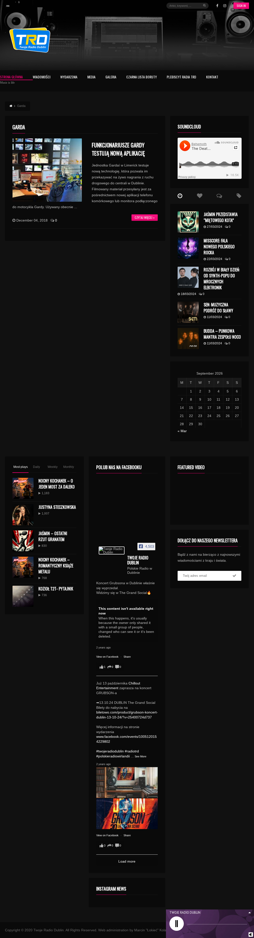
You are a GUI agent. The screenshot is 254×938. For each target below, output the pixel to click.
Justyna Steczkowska (57, 507)
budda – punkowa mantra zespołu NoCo (222, 334)
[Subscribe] (234, 576)
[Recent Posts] (180, 196)
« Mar (182, 431)
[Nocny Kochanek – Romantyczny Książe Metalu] (22, 567)
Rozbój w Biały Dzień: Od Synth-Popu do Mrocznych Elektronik (222, 279)
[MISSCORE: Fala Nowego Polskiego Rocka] (188, 248)
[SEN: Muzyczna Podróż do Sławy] (188, 312)
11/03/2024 (214, 317)
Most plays (20, 467)
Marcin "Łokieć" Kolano (152, 930)
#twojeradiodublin (110, 751)
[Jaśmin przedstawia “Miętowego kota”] (188, 221)
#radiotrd (132, 751)
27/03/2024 (214, 226)
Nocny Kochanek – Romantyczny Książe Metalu (55, 566)
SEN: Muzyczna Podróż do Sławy (218, 308)
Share (127, 656)
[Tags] (239, 196)
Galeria (110, 77)
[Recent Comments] (219, 196)
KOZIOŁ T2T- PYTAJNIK (55, 589)
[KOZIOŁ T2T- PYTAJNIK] (22, 596)
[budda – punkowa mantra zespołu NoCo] (188, 338)
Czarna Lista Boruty (141, 77)
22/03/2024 (214, 259)
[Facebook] (217, 5)
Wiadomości (41, 77)
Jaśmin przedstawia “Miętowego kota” (221, 217)
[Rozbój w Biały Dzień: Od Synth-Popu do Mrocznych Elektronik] (188, 277)
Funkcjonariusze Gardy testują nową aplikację (118, 149)
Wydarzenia (68, 77)
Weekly (53, 467)
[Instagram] (225, 5)
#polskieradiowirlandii (113, 756)
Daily (36, 467)
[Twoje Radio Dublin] (112, 550)
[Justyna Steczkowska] (22, 514)
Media (91, 77)
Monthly (68, 467)
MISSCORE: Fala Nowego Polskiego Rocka (219, 247)
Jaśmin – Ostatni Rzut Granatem (52, 536)
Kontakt (212, 77)
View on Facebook (107, 656)
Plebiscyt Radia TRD (181, 77)
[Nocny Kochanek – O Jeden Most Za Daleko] (22, 488)
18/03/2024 (188, 294)
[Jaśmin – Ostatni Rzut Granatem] (22, 540)
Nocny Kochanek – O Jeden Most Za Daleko (56, 484)
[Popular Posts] (199, 196)
